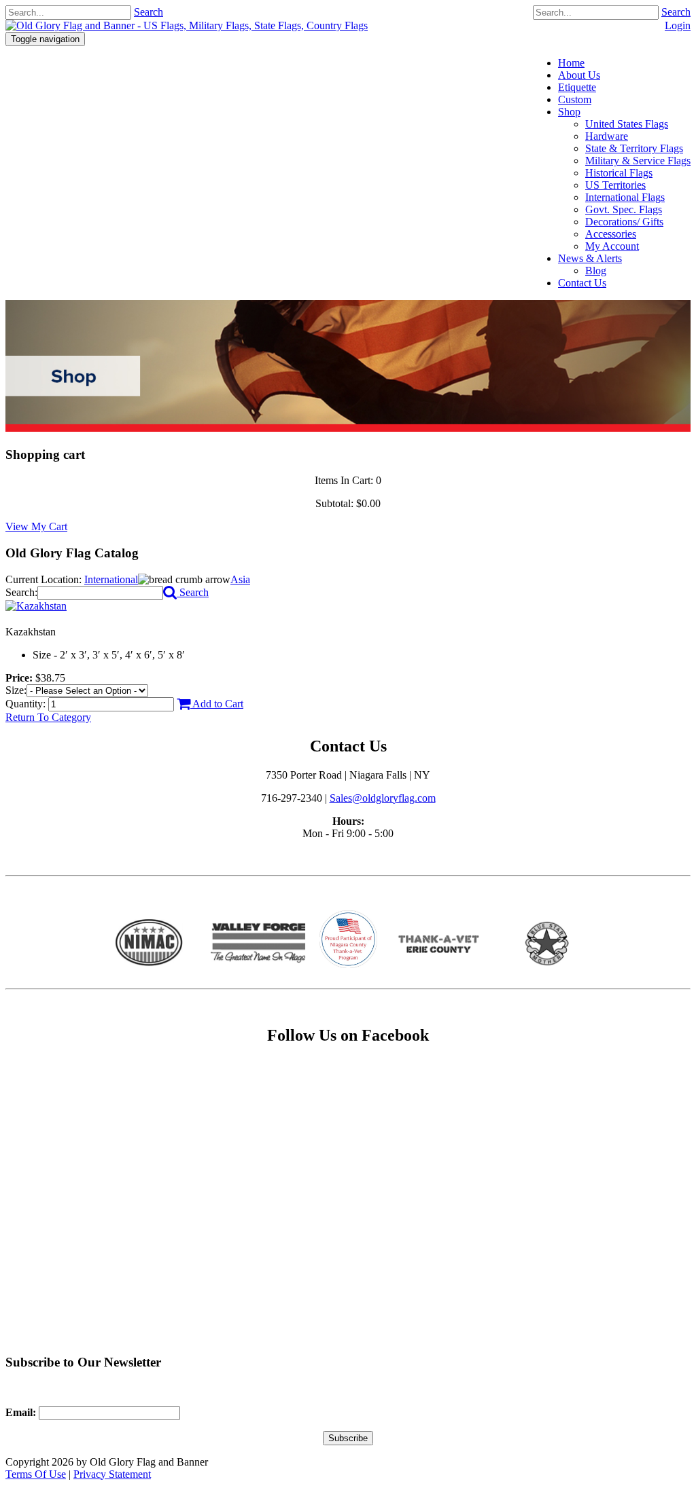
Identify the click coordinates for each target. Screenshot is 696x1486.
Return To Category (48, 717)
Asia (240, 579)
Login (678, 25)
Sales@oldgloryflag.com (383, 798)
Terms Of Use (35, 1474)
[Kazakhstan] (36, 606)
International (111, 579)
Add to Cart (216, 703)
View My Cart (36, 526)
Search (676, 12)
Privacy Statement (112, 1474)
